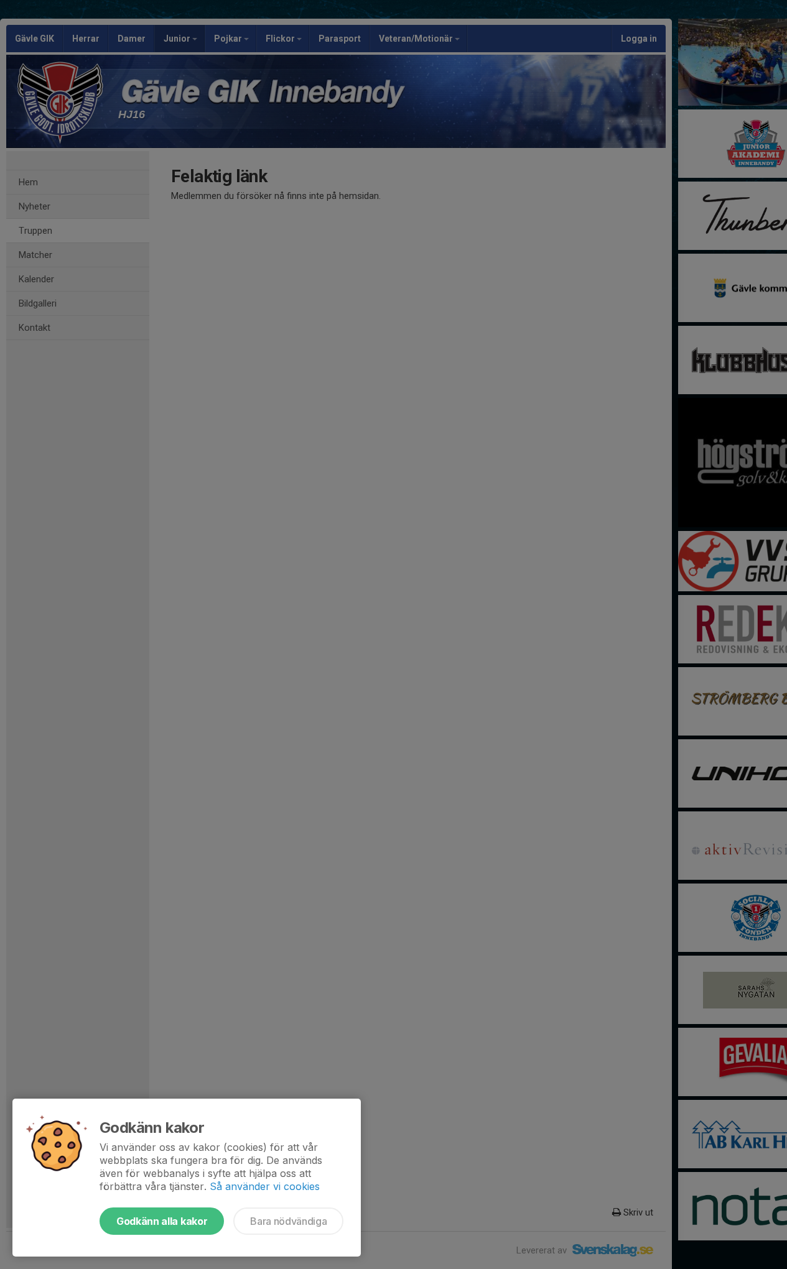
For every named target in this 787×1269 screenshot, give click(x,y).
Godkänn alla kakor (161, 1221)
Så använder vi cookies (265, 1186)
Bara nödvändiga (288, 1221)
